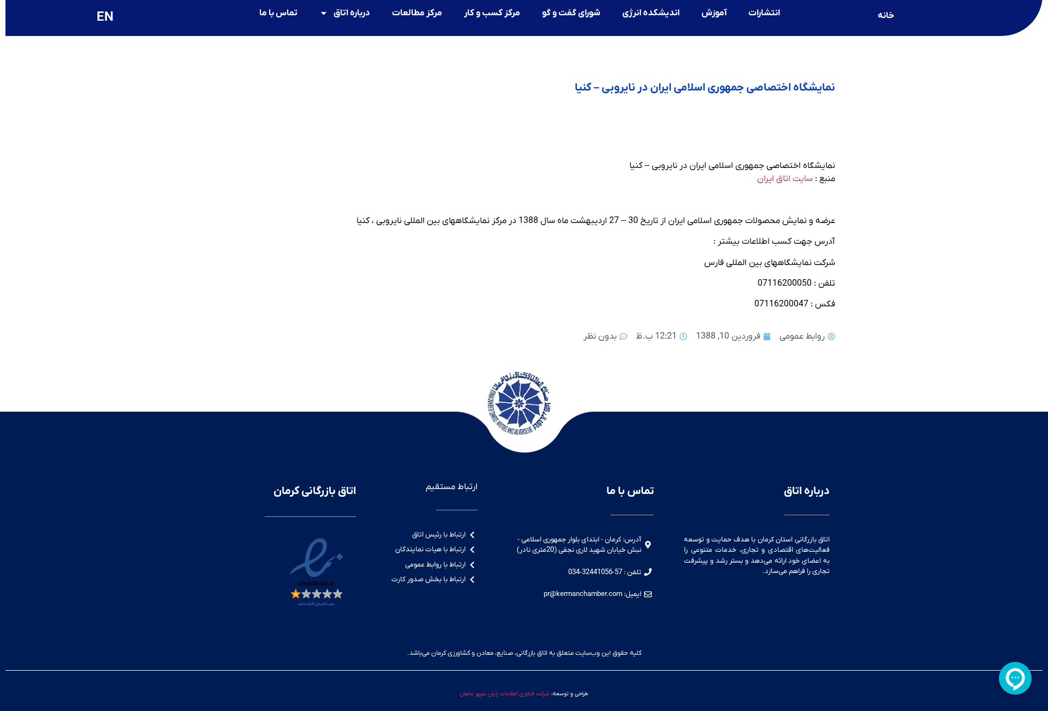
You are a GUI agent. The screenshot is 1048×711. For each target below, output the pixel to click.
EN (105, 17)
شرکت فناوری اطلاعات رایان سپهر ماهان (505, 693)
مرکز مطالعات (417, 13)
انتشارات (764, 13)
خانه (886, 15)
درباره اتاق (352, 13)
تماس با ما (278, 13)
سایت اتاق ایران (785, 178)
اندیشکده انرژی (651, 13)
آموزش (714, 13)
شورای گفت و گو (571, 13)
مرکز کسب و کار (492, 13)
